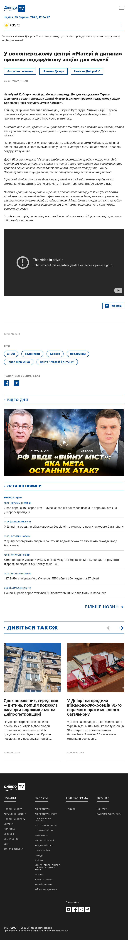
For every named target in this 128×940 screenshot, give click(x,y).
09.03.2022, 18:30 (16, 81)
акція (11, 353)
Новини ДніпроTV (87, 71)
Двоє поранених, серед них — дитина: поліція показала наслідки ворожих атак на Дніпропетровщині (31, 707)
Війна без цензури (46, 889)
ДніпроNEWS (42, 809)
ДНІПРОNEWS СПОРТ (46, 814)
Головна (7, 36)
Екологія (9, 834)
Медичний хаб (44, 846)
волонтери (32, 353)
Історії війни (42, 851)
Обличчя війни (44, 831)
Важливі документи (109, 814)
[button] (121, 628)
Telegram (116, 305)
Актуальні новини (20, 71)
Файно (39, 861)
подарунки (78, 353)
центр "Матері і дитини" (57, 362)
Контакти (102, 809)
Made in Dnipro (44, 879)
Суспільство (11, 839)
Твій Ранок (41, 836)
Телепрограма (77, 798)
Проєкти (41, 798)
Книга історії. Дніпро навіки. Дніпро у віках (47, 867)
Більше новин (102, 607)
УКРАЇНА (8, 824)
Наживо (71, 809)
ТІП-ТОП (39, 874)
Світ (6, 844)
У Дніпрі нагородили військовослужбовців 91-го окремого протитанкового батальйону (94, 707)
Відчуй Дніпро (43, 884)
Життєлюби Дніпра (46, 826)
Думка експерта (13, 849)
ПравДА (39, 856)
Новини (10, 798)
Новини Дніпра (24, 36)
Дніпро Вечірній (44, 841)
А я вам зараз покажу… (43, 820)
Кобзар (55, 353)
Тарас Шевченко (18, 362)
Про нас (103, 798)
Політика (9, 829)
